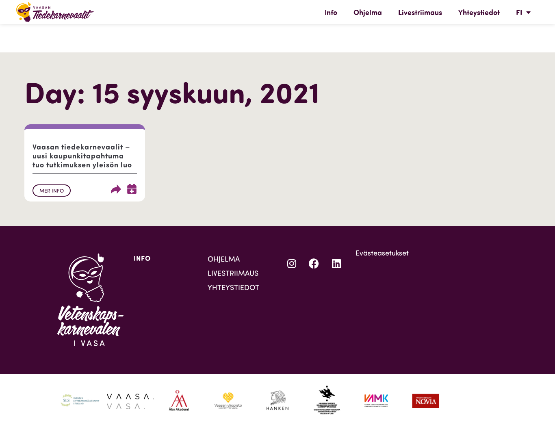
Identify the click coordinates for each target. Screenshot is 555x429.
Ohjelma (367, 12)
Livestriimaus (420, 12)
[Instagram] (292, 264)
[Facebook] (314, 264)
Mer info (51, 190)
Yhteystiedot (479, 12)
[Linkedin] (336, 264)
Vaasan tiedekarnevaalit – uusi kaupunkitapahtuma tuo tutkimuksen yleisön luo (82, 155)
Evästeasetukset (382, 252)
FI (519, 12)
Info (331, 12)
